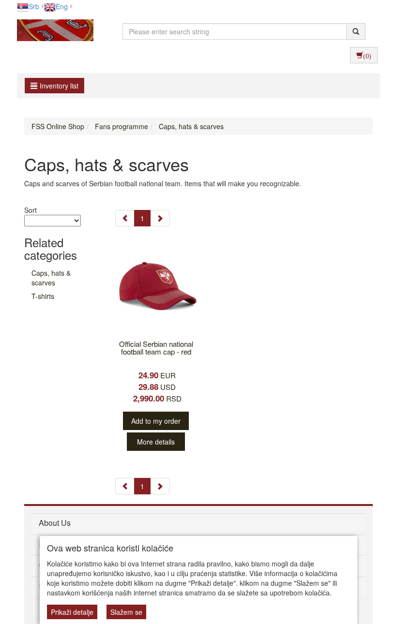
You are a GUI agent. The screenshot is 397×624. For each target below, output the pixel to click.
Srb (34, 6)
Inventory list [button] (59, 85)
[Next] (159, 218)
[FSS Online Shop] (53, 31)
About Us (55, 522)
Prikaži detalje (72, 612)
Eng (62, 6)
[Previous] (125, 218)
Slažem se (126, 612)
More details (156, 441)
